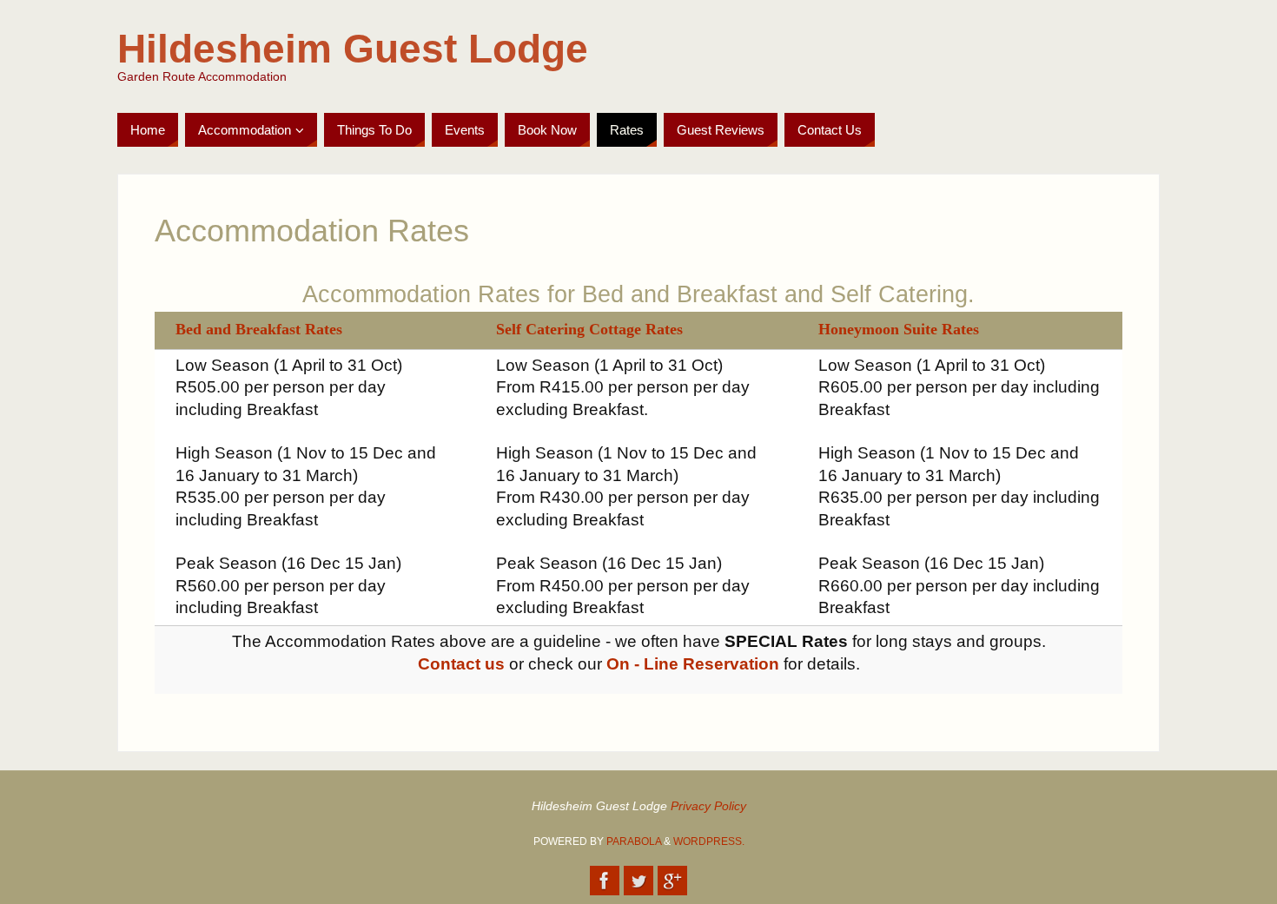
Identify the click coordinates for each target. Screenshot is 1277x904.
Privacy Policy (708, 806)
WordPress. (708, 841)
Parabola (633, 841)
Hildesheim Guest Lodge (352, 49)
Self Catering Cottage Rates (589, 329)
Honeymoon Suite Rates (898, 329)
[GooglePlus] (672, 880)
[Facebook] (604, 880)
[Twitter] (638, 880)
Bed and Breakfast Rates (258, 329)
